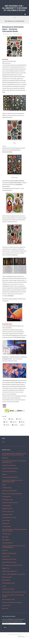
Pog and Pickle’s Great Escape (9, 562)
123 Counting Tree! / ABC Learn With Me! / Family (14, 592)
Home (3, 441)
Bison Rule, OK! (5, 523)
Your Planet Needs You (7, 542)
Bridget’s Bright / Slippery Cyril (9, 571)
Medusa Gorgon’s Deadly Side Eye (10, 477)
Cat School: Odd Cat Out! (8, 511)
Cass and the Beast (6, 505)
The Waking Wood (6, 496)
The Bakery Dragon (6, 487)
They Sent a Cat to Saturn (8, 589)
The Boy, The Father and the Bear (10, 468)
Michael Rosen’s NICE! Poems (9, 559)
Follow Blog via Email (8, 616)
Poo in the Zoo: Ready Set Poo (9, 471)
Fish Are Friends (6, 556)
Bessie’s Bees (5, 536)
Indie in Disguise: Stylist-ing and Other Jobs (12, 565)
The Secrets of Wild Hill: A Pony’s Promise (12, 602)
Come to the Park (6, 605)
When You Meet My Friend (8, 599)
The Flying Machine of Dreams (9, 517)
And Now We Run (6, 580)
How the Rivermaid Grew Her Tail (10, 502)
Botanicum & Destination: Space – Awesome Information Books (13, 29)
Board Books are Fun (7, 508)
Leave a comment (17, 34)
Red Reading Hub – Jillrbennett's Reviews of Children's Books (14, 8)
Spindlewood (5, 457)
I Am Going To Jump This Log (8, 465)
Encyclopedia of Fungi (7, 499)
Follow (5, 627)
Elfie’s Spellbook (6, 539)
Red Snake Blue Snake (7, 514)
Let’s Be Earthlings (6, 526)
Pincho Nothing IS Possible (8, 583)
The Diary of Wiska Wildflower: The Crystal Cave (13, 574)
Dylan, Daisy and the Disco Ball (9, 490)
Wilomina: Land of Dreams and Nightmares (12, 493)
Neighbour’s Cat (6, 568)
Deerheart (4, 474)
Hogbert (4, 484)
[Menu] (25, 14)
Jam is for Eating (6, 520)
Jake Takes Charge (6, 533)
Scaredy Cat (5, 550)
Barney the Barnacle (7, 577)
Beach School (5, 608)
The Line (4, 586)
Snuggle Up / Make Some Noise (9, 553)
